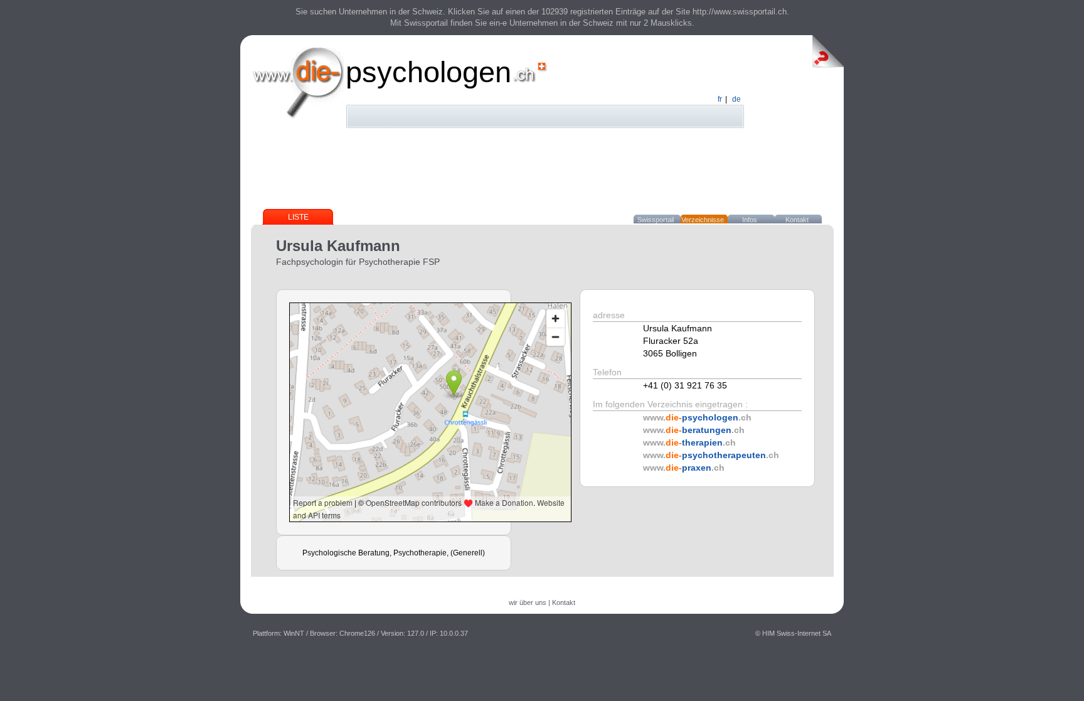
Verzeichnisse (702, 219)
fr (720, 99)
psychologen (428, 71)
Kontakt (797, 219)
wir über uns (527, 602)
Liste (298, 217)
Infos (749, 219)
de (736, 99)
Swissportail (655, 219)
